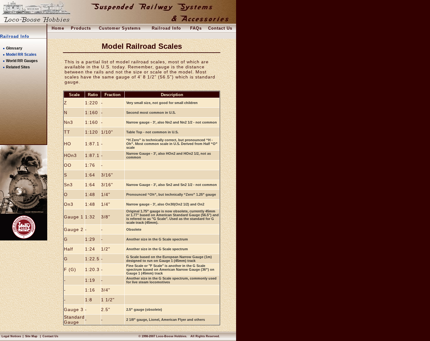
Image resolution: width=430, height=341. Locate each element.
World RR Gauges (22, 61)
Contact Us (50, 336)
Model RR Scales (21, 54)
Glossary (14, 48)
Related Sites (18, 67)
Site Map (31, 336)
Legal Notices (11, 336)
